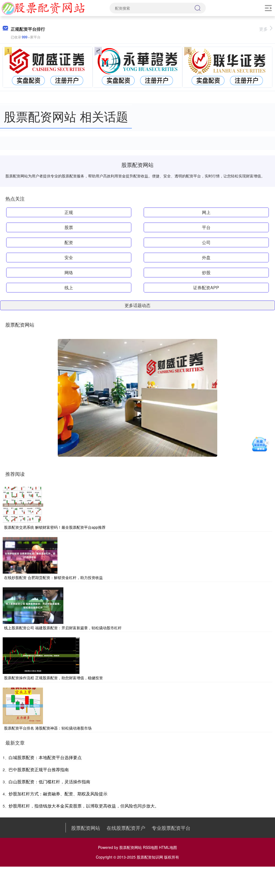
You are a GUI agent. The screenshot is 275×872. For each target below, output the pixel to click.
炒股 (206, 272)
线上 (68, 287)
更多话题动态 (137, 305)
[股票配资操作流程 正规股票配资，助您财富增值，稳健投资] (41, 655)
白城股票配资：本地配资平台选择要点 (45, 757)
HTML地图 (168, 847)
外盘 (206, 257)
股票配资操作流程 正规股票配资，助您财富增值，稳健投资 (53, 677)
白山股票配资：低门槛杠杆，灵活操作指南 (49, 781)
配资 (68, 242)
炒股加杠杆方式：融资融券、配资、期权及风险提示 (58, 794)
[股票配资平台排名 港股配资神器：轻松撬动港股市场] (23, 705)
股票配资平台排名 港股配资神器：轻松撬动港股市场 (48, 728)
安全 (68, 257)
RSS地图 (150, 847)
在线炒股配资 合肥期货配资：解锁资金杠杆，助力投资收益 (53, 577)
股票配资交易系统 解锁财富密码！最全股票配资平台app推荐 (55, 527)
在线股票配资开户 (126, 827)
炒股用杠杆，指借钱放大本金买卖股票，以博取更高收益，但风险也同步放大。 (84, 806)
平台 (206, 227)
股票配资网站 (85, 827)
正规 (68, 212)
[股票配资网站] (43, 7)
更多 (263, 29)
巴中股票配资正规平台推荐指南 (39, 769)
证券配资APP (206, 287)
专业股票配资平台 (171, 827)
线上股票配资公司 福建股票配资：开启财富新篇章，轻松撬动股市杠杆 (63, 627)
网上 (206, 212)
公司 (206, 242)
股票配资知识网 (150, 857)
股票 (68, 227)
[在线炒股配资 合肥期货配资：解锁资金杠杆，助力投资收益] (30, 554)
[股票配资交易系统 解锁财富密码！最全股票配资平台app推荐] (23, 504)
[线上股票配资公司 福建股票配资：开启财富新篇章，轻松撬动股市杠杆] (33, 604)
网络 (68, 272)
